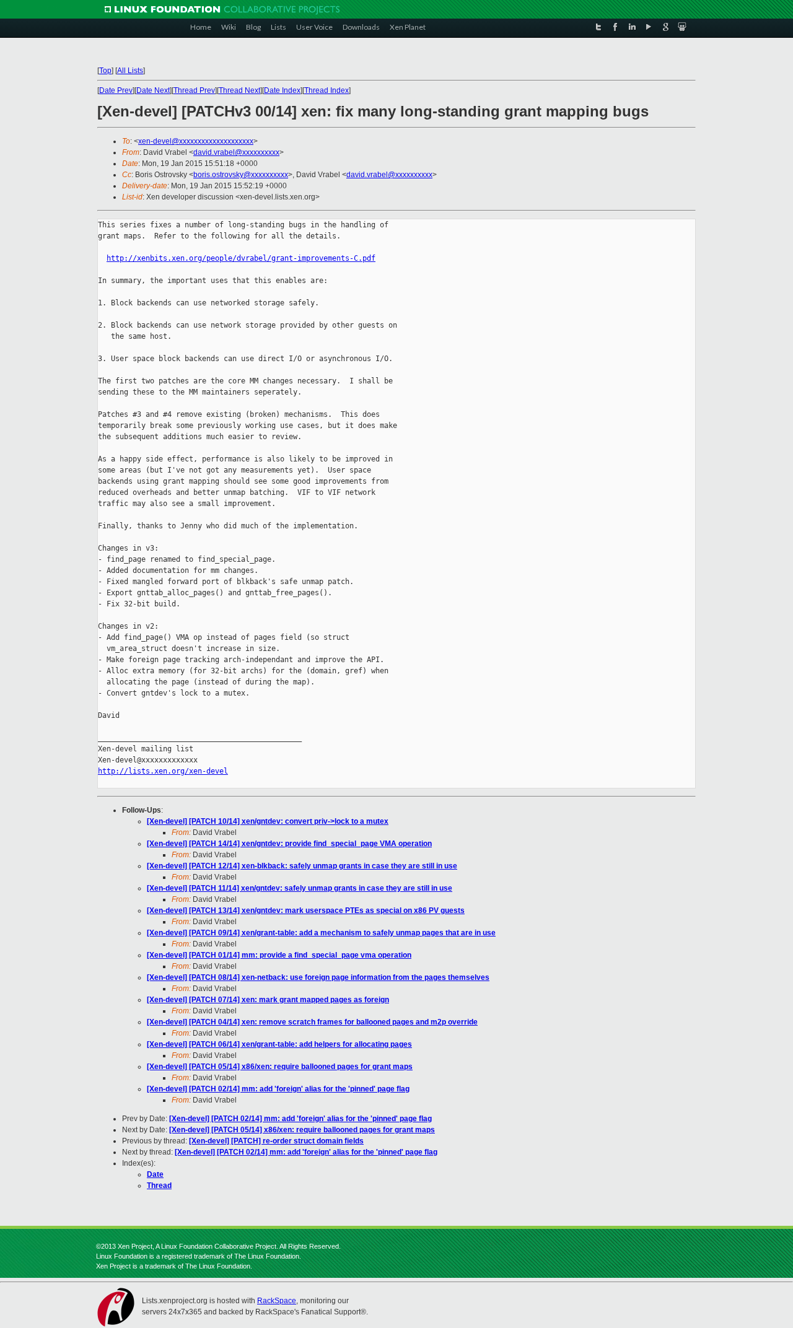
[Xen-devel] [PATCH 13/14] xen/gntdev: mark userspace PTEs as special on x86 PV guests (306, 910)
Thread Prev (194, 90)
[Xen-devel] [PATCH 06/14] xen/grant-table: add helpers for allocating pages (279, 1044)
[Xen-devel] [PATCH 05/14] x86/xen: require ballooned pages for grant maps (280, 1066)
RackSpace (276, 1300)
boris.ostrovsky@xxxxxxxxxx (240, 174)
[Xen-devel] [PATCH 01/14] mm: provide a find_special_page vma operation (279, 955)
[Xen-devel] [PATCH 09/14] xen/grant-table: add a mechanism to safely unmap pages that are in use (321, 932)
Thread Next (239, 90)
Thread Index (326, 90)
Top (105, 70)
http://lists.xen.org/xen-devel (163, 771)
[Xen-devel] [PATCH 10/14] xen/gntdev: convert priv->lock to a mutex (267, 821)
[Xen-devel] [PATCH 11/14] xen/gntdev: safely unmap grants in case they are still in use (299, 888)
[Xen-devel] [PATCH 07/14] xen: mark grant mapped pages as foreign (268, 999)
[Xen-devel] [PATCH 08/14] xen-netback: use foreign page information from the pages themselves (318, 977)
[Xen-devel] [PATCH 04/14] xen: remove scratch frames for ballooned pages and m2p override (312, 1022)
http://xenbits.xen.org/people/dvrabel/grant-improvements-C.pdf (241, 258)
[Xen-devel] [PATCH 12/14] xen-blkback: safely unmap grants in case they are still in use (302, 866)
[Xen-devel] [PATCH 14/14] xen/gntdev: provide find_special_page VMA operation (289, 843)
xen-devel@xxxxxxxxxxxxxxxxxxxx (195, 141)
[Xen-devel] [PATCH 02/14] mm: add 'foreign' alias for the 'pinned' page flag (278, 1089)
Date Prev (116, 90)
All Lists (130, 70)
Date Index (282, 90)
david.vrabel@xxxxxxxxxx (236, 152)
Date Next (153, 90)
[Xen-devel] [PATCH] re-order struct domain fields (276, 1141)
